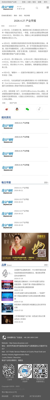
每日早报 (27, 15)
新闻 (15, 15)
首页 (10, 15)
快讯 (20, 15)
